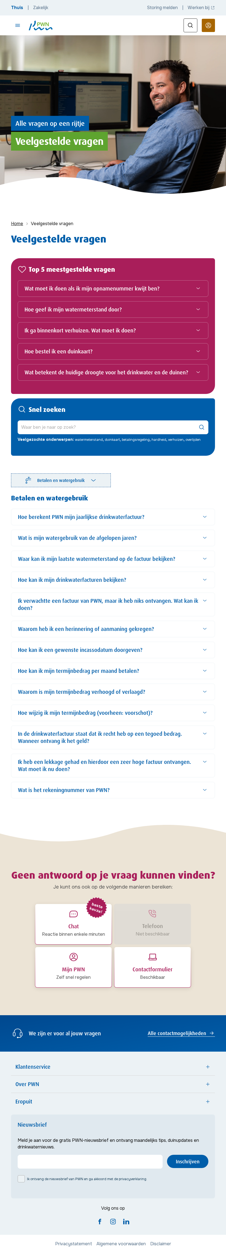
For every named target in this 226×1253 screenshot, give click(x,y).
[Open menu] (17, 25)
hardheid (159, 440)
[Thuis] (41, 25)
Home (17, 223)
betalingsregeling (136, 440)
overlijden (193, 440)
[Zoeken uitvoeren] (201, 427)
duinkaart (112, 440)
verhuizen (176, 440)
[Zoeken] (190, 25)
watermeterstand (89, 440)
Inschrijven (188, 1161)
